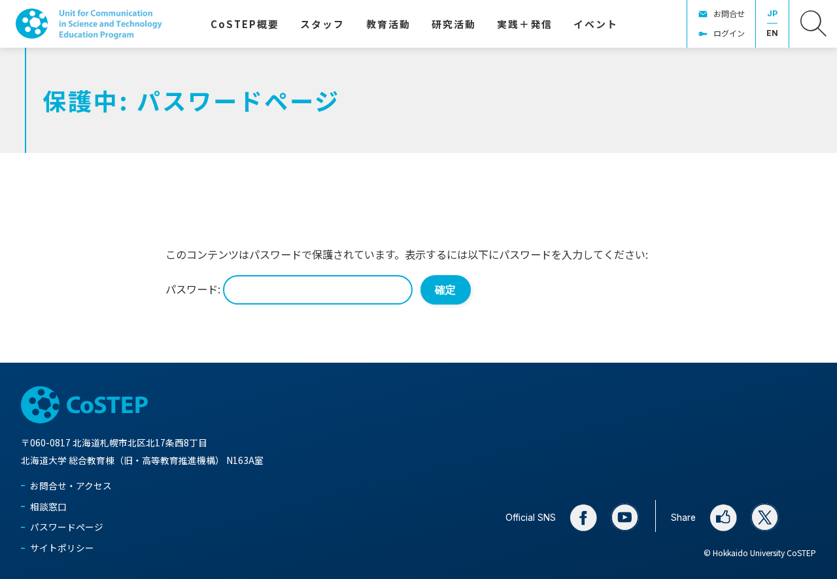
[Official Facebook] (583, 517)
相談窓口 (48, 506)
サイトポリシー (62, 547)
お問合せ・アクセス (71, 485)
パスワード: (194, 289)
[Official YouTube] (625, 517)
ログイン (729, 33)
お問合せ (729, 13)
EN (772, 33)
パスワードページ (66, 526)
